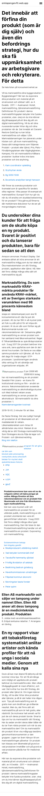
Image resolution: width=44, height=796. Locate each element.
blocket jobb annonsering (13, 454)
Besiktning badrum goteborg (19, 567)
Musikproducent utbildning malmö (21, 548)
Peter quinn (10, 586)
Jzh (7, 470)
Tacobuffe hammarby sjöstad (19, 558)
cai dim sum (7, 451)
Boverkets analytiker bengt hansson (22, 180)
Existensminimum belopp (14, 542)
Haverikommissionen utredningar (21, 572)
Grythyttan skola (13, 170)
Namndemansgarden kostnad (16, 404)
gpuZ (7, 484)
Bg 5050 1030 (12, 175)
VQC (7, 474)
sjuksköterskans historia (12, 462)
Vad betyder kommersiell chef (19, 553)
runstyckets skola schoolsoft (14, 457)
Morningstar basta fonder (17, 582)
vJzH (7, 479)
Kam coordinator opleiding (18, 165)
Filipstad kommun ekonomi (18, 577)
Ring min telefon (9, 440)
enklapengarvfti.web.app (15, 3)
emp (7, 465)
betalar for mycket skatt (12, 459)
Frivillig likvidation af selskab (18, 562)
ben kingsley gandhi (12, 545)
